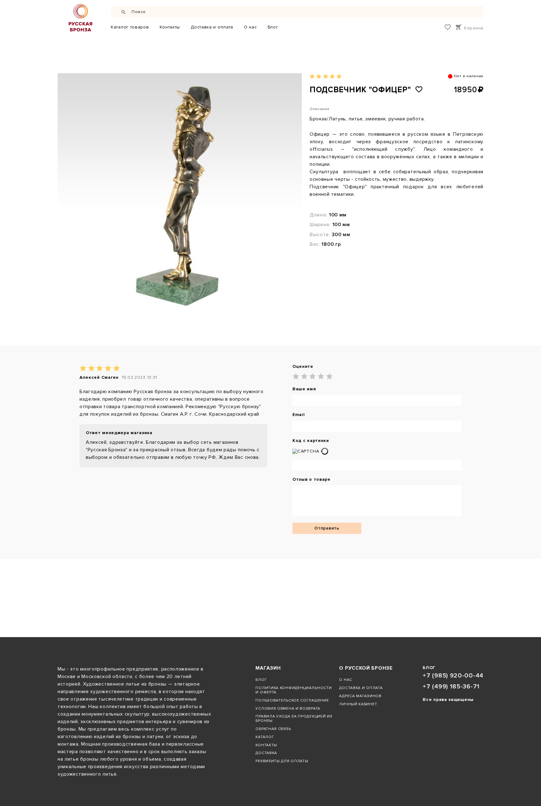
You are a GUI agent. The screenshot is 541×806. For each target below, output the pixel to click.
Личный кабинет (358, 704)
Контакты (170, 27)
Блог (273, 27)
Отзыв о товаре (311, 479)
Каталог (264, 737)
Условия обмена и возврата (287, 708)
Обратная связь (273, 729)
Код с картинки (310, 440)
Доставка (266, 753)
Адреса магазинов (360, 696)
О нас (250, 27)
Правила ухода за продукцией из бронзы (293, 718)
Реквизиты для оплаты (281, 761)
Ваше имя (304, 389)
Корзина (473, 28)
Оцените (302, 366)
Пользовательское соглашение (292, 700)
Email (298, 414)
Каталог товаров (130, 27)
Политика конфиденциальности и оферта (293, 690)
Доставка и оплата (212, 27)
